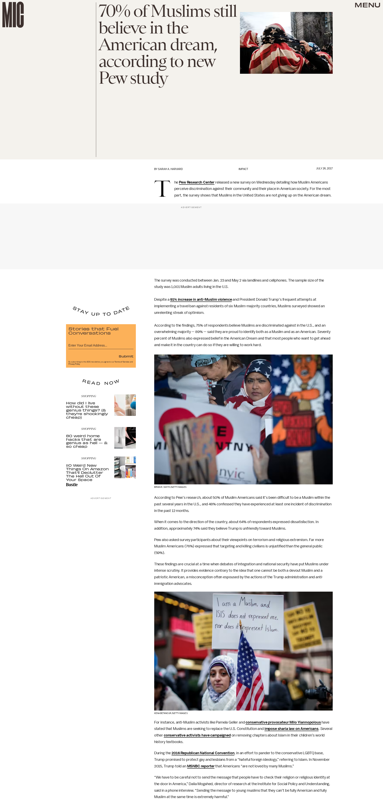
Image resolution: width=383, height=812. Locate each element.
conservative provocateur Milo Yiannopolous (283, 722)
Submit (126, 356)
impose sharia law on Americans (292, 729)
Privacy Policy (74, 364)
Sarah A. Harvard (170, 169)
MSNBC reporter (201, 766)
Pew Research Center (196, 182)
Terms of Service (122, 362)
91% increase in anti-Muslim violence (201, 299)
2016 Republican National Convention (203, 753)
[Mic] (13, 15)
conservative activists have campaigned (197, 735)
